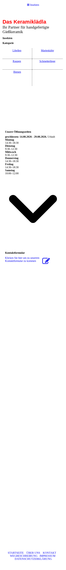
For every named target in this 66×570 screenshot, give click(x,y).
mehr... (8, 442)
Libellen (17, 50)
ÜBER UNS (33, 552)
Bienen (17, 71)
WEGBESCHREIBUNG (24, 555)
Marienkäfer (47, 50)
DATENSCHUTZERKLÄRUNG (33, 558)
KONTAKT (49, 552)
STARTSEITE (16, 552)
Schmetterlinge (47, 61)
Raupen (17, 61)
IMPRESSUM (47, 555)
